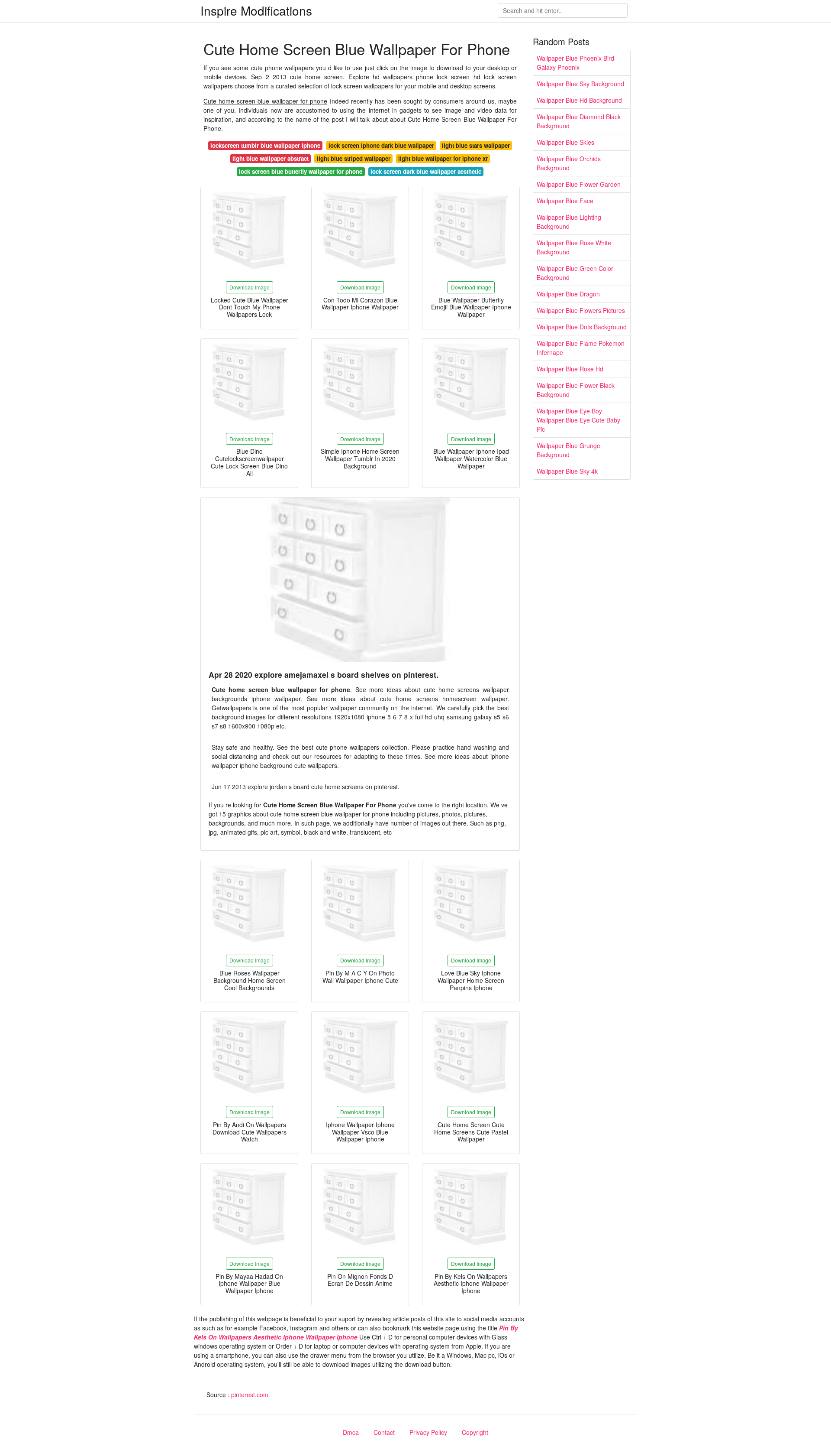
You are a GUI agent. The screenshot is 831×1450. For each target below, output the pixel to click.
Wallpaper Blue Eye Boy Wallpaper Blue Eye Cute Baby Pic (578, 419)
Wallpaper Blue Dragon (568, 293)
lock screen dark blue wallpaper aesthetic (425, 171)
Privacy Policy (428, 1432)
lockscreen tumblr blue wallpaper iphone (265, 145)
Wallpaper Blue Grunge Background (568, 450)
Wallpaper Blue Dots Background (582, 326)
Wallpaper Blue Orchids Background (569, 163)
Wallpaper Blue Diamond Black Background (579, 121)
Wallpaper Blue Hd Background (579, 100)
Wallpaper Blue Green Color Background (575, 273)
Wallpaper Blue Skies (565, 142)
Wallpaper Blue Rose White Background (574, 247)
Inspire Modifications (256, 10)
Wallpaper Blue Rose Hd (570, 368)
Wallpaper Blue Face (565, 200)
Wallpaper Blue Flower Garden (579, 184)
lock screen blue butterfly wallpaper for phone (300, 171)
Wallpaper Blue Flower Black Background (576, 390)
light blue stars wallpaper (476, 145)
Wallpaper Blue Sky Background (580, 83)
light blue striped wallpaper (353, 158)
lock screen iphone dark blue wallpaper (381, 145)
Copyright (475, 1432)
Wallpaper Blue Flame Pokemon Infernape (581, 348)
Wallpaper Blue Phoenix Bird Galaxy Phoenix (575, 63)
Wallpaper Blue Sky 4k (567, 471)
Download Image (249, 287)
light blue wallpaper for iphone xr (443, 158)
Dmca (351, 1432)
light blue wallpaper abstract (270, 158)
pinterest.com (249, 1394)
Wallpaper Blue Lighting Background (569, 222)
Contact (384, 1432)
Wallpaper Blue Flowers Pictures (581, 310)
